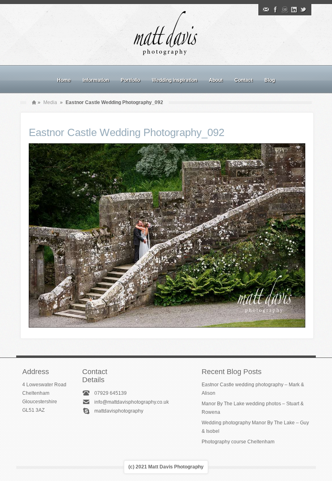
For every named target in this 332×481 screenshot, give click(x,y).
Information (96, 79)
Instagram (285, 10)
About (216, 79)
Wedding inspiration (174, 79)
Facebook (275, 10)
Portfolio (130, 79)
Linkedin (294, 10)
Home (64, 79)
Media (50, 102)
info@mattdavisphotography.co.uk (131, 402)
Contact (243, 79)
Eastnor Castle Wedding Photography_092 (126, 132)
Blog (269, 79)
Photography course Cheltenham (238, 442)
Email (266, 10)
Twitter (303, 10)
